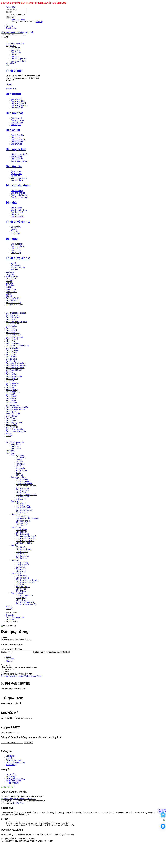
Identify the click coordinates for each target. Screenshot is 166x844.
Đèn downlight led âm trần (27, 580)
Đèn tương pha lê (23, 508)
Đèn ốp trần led (22, 534)
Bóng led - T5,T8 (23, 587)
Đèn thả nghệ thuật (19, 210)
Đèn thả (14, 54)
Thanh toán (11, 28)
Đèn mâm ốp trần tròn (25, 541)
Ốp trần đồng (16, 171)
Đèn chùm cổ (16, 144)
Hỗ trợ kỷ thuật (12, 783)
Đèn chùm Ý (16, 137)
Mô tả (8, 657)
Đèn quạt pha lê (17, 246)
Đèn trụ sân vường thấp (26, 604)
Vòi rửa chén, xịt (18, 268)
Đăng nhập (10, 7)
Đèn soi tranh (16, 118)
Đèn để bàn (21, 591)
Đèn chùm (15, 50)
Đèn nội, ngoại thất (19, 59)
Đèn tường (15, 48)
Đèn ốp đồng (21, 530)
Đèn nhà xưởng (22, 490)
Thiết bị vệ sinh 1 (18, 221)
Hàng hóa (10, 453)
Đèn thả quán (21, 558)
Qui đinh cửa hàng (14, 760)
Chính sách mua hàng (15, 762)
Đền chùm (15, 514)
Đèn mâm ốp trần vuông (26, 538)
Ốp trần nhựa (16, 174)
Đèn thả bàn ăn (17, 216)
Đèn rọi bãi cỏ (17, 159)
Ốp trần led (15, 176)
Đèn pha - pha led (23, 481)
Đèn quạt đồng (17, 244)
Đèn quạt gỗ (16, 253)
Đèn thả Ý (15, 214)
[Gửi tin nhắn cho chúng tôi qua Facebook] (163, 826)
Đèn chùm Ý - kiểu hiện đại (27, 519)
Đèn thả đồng (16, 208)
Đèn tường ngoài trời (25, 602)
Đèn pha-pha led (18, 193)
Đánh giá (10, 659)
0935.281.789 (162, 809)
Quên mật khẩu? (18, 19)
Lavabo (14, 229)
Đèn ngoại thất (16, 149)
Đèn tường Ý (16, 99)
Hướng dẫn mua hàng (15, 778)
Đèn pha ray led (22, 488)
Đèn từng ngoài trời (19, 161)
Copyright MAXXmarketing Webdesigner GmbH (21, 676)
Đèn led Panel (22, 589)
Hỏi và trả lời (11, 774)
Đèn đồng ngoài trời (24, 595)
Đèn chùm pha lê (18, 139)
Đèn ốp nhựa (21, 532)
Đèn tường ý (21, 503)
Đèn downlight (17, 122)
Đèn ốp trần (16, 52)
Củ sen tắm (16, 227)
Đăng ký (39, 22)
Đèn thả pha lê (17, 212)
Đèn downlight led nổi (25, 582)
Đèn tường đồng (18, 101)
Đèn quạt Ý (15, 248)
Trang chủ (10, 615)
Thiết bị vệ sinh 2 (18, 258)
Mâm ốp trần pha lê (19, 178)
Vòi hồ (13, 263)
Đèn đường (21, 492)
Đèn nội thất (14, 113)
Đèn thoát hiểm (22, 497)
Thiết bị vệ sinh (17, 455)
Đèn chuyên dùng (18, 61)
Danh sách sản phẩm (15, 442)
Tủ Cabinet (15, 233)
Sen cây (14, 231)
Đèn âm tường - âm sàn (26, 486)
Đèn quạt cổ (16, 250)
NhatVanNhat (18, 803)
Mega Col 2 (16, 446)
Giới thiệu (10, 451)
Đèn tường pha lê (18, 103)
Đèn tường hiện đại (19, 106)
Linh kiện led (21, 499)
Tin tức (9, 606)
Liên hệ (9, 609)
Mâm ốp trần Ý (17, 180)
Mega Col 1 (16, 444)
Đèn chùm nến (17, 142)
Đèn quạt (15, 57)
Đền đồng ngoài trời (19, 154)
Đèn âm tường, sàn (19, 197)
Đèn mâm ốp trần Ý (24, 543)
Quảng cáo (10, 776)
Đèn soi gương (17, 120)
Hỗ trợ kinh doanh (13, 781)
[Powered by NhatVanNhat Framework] (18, 799)
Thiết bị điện (14, 70)
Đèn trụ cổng (16, 157)
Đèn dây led (16, 125)
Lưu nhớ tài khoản (17, 15)
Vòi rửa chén (21, 470)
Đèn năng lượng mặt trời (26, 495)
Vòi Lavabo (16, 265)
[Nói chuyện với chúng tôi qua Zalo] (164, 820)
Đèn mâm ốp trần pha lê (26, 536)
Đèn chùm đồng (17, 135)
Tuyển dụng (11, 765)
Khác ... (9, 661)
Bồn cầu (14, 270)
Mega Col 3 (16, 449)
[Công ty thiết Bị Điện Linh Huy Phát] (17, 32)
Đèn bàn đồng (17, 191)
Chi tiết (9, 84)
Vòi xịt (18, 473)
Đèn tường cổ (17, 108)
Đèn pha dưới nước (19, 195)
